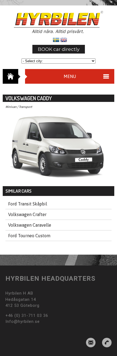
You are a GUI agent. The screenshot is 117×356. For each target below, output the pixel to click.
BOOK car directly (58, 49)
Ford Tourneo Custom (29, 235)
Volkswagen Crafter (27, 214)
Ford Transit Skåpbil (27, 203)
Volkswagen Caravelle (29, 225)
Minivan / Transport (18, 107)
